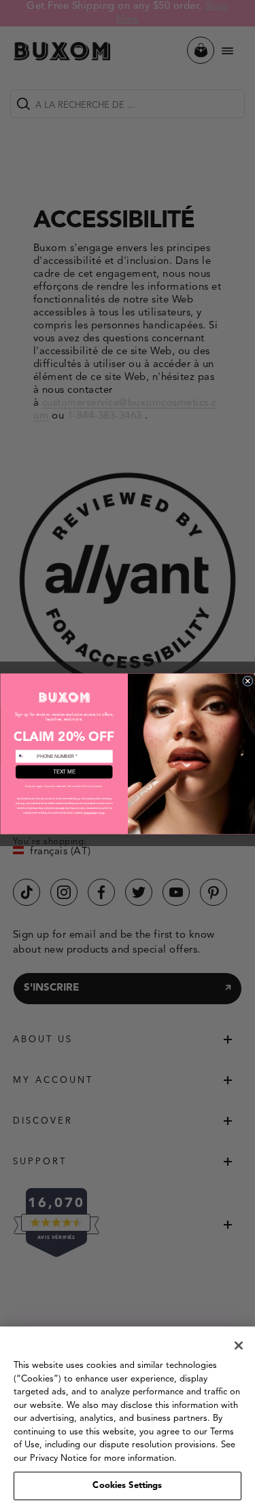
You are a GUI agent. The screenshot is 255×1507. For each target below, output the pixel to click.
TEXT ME (64, 771)
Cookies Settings (127, 1485)
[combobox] (25, 756)
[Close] (239, 1345)
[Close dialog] (247, 681)
